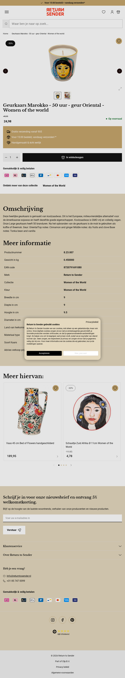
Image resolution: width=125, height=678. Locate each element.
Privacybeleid (92, 322)
